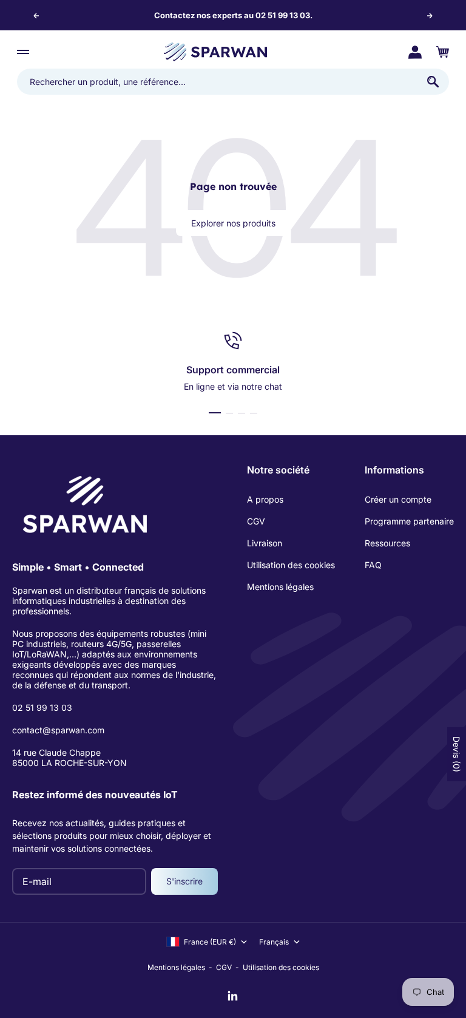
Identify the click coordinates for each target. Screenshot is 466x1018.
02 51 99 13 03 (42, 707)
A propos (265, 499)
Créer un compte (398, 499)
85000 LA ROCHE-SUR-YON (69, 763)
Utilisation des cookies (291, 565)
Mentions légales (280, 587)
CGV (256, 521)
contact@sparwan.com (58, 730)
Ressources (387, 543)
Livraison (264, 543)
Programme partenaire (409, 521)
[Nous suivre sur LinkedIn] (233, 996)
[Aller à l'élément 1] (215, 412)
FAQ (373, 565)
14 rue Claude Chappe (56, 752)
